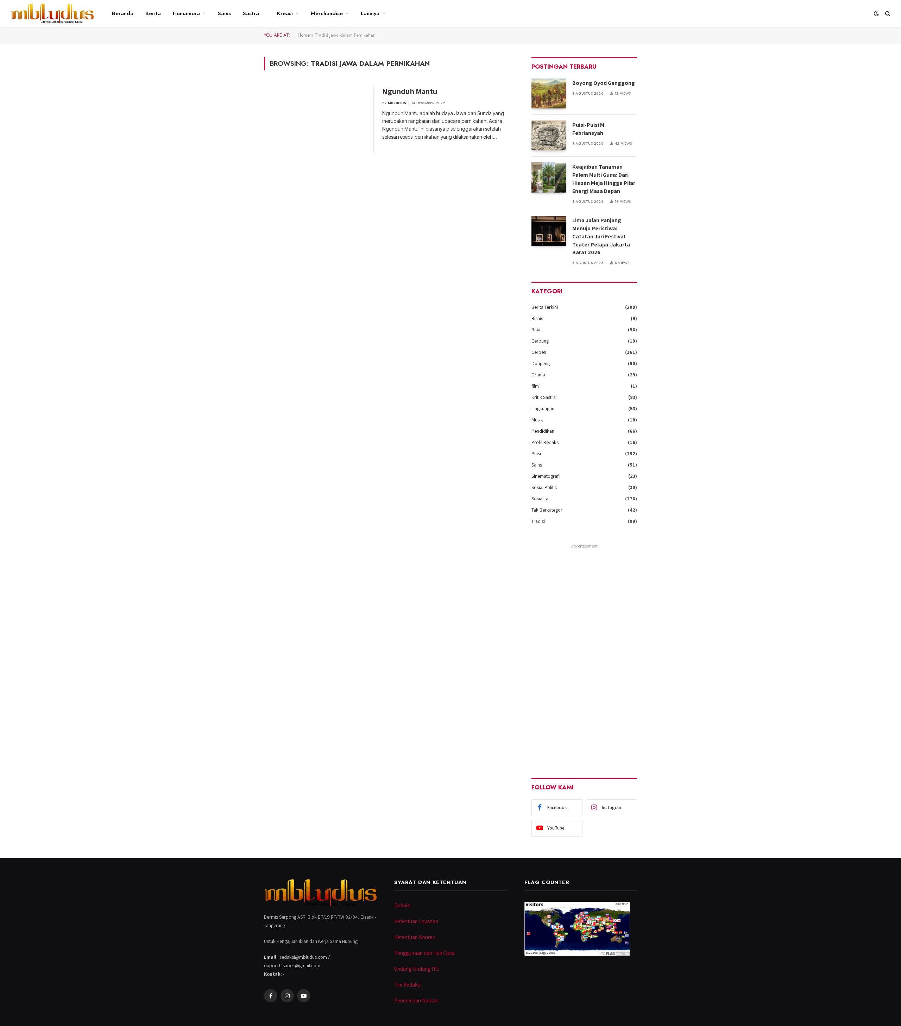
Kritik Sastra (543, 397)
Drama (538, 374)
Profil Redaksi (545, 442)
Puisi (536, 453)
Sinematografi (545, 476)
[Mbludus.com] (52, 13)
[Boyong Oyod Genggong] (548, 93)
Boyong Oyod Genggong (603, 83)
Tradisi (538, 521)
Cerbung (540, 341)
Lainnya (370, 13)
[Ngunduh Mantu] (318, 119)
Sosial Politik (544, 487)
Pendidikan (542, 431)
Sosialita (539, 498)
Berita (153, 13)
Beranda (122, 13)
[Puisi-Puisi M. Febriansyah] (548, 135)
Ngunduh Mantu (409, 91)
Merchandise (327, 13)
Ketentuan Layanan (416, 921)
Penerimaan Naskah (416, 1000)
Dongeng (540, 363)
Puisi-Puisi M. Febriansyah (589, 129)
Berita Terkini (544, 307)
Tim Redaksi (407, 984)
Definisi (402, 905)
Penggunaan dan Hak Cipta (424, 953)
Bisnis (537, 318)
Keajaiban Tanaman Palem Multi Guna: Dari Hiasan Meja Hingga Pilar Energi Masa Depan (603, 179)
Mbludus (397, 103)
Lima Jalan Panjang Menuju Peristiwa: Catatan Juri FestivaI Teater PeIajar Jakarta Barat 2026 (601, 236)
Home (304, 35)
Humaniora (186, 13)
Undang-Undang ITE (416, 968)
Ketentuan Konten (414, 937)
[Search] (887, 13)
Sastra (251, 13)
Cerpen (538, 352)
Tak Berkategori (547, 510)
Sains (224, 13)
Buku (536, 329)
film (535, 386)
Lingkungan (542, 408)
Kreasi (285, 13)
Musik (537, 420)
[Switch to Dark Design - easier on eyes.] (876, 13)
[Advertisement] (584, 656)
